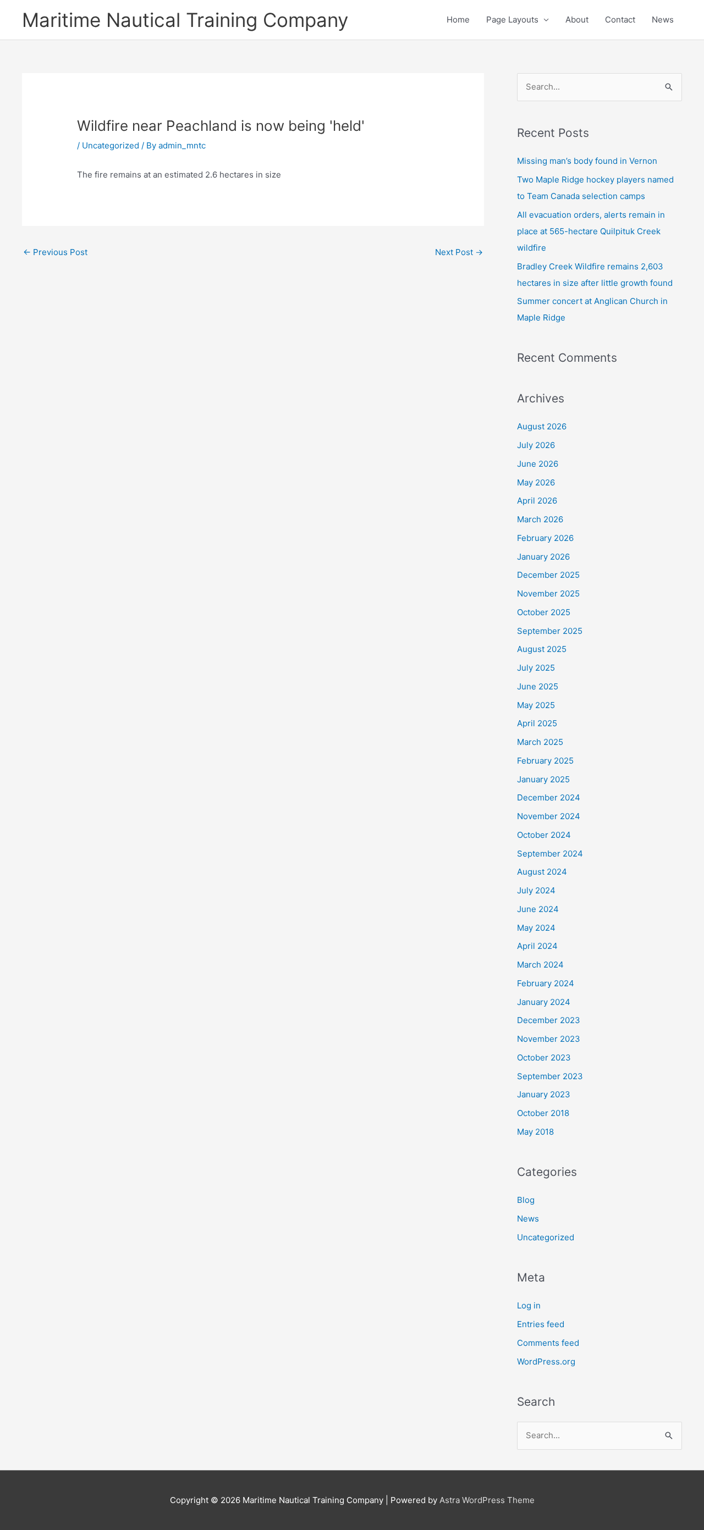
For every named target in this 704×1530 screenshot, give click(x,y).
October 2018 (543, 1113)
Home (458, 19)
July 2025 (536, 667)
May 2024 (536, 928)
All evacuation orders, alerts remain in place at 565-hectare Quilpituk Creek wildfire (591, 231)
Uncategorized (110, 145)
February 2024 (545, 983)
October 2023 (544, 1057)
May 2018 (535, 1131)
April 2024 (537, 946)
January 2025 (543, 779)
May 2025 (536, 705)
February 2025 (545, 760)
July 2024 (536, 890)
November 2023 (548, 1039)
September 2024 (550, 853)
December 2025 (548, 575)
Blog (526, 1200)
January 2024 (543, 1002)
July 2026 (536, 445)
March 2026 (540, 519)
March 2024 (540, 964)
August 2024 (542, 871)
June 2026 (537, 464)
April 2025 (537, 723)
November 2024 (548, 816)
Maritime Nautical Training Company (185, 19)
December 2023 (548, 1020)
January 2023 (543, 1094)
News (663, 19)
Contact (620, 19)
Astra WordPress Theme (487, 1500)
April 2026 (537, 500)
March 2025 (540, 742)
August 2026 (541, 426)
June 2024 (538, 909)
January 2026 (543, 556)
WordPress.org (546, 1361)
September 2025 (549, 631)
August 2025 (541, 649)
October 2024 (544, 835)
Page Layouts (512, 19)
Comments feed (548, 1343)
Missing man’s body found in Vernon (587, 161)
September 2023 (550, 1076)
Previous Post (55, 252)
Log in (529, 1305)
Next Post (459, 252)
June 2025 (537, 686)
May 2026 (536, 482)
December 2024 (548, 797)
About (576, 19)
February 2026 (545, 538)
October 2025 (543, 612)
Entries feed (540, 1324)
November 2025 (548, 593)
